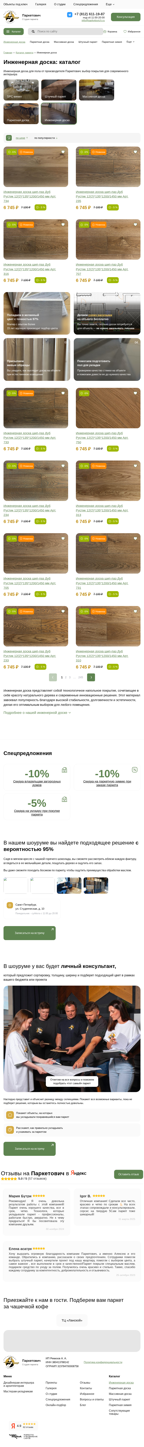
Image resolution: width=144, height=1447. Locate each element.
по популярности (44, 137)
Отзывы (85, 1382)
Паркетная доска (39, 41)
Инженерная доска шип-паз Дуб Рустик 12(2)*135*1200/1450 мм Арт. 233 (30, 656)
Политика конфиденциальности (103, 1362)
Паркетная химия (112, 41)
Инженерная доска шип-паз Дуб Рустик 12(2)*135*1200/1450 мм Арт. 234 (30, 510)
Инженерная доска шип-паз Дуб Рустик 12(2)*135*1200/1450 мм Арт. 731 (102, 583)
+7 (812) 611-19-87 (89, 14)
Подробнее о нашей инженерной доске (35, 713)
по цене (20, 137)
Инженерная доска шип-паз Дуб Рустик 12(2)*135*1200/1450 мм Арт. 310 (102, 656)
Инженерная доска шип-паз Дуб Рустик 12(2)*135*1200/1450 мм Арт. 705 (30, 583)
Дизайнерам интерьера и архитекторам (19, 1384)
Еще (109, 4)
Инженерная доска (14, 41)
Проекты (51, 1382)
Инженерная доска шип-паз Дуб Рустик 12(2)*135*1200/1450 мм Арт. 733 (30, 437)
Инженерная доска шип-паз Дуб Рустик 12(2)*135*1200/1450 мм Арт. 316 (30, 269)
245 (80, 677)
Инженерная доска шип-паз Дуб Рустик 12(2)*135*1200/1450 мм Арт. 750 (102, 437)
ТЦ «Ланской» (72, 1320)
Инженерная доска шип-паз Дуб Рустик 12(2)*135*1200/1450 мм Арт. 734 (30, 196)
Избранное (134, 31)
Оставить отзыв (128, 1174)
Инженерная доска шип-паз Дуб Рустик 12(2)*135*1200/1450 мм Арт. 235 (102, 196)
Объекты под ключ (15, 4)
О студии (60, 4)
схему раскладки (100, 315)
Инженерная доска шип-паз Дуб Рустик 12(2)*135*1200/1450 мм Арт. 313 (102, 510)
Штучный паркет (87, 41)
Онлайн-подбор (56, 1405)
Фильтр (9, 138)
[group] (16, 885)
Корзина (112, 31)
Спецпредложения (85, 4)
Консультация (126, 16)
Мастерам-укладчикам (18, 1391)
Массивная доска (64, 41)
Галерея (40, 4)
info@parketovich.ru (93, 20)
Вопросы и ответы (92, 1399)
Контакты (86, 1388)
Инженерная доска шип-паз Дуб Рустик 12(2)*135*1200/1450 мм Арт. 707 (102, 269)
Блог (83, 1405)
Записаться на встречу (29, 933)
